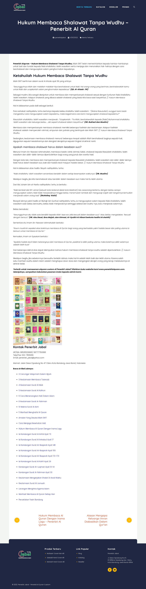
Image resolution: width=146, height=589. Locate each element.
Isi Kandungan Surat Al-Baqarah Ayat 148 (37, 445)
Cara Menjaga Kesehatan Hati (32, 423)
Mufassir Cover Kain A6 (55, 553)
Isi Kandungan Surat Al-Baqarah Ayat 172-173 (39, 456)
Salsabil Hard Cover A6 (55, 558)
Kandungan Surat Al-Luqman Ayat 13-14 (36, 467)
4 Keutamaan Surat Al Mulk (31, 385)
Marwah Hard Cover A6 (55, 562)
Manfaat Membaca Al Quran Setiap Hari (37, 494)
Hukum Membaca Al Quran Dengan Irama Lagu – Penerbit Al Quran (52, 520)
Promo (125, 7)
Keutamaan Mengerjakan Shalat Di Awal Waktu (40, 478)
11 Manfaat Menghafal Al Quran (32, 412)
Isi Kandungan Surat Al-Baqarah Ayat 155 (37, 450)
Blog (80, 553)
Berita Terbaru (84, 7)
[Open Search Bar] (134, 7)
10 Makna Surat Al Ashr (29, 407)
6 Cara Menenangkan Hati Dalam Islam (36, 396)
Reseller (113, 7)
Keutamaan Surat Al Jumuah (32, 483)
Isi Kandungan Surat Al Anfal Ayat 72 (35, 434)
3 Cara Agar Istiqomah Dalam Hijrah (35, 374)
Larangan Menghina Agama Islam (34, 488)
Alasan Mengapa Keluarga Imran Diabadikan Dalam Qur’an (96, 520)
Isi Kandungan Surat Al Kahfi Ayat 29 (35, 461)
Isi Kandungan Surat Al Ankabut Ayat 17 (36, 439)
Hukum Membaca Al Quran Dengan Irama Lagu (40, 428)
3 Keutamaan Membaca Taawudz (34, 379)
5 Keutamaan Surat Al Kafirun (32, 390)
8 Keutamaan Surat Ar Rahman (33, 401)
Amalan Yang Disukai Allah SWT (33, 417)
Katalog (100, 7)
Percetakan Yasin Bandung (31, 499)
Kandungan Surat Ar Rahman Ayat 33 (35, 472)
